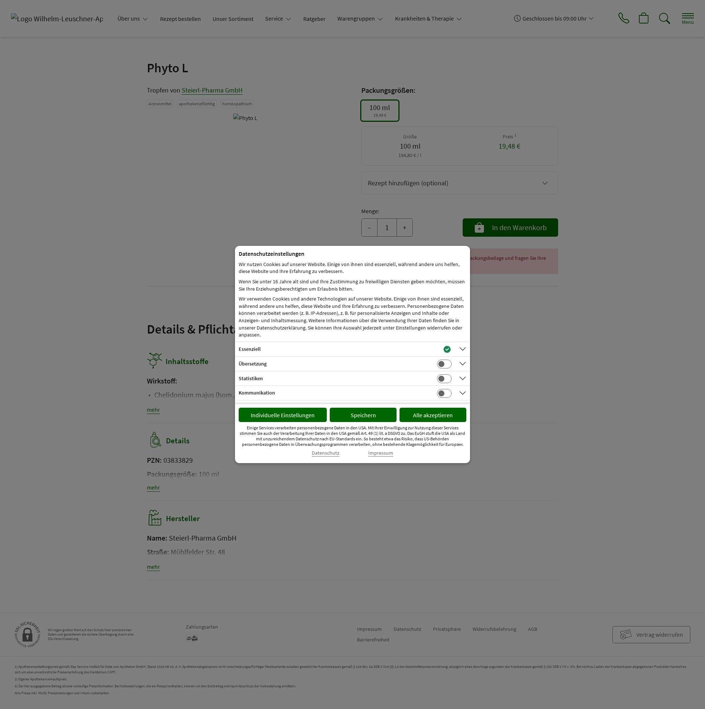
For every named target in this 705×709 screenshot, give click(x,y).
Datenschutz (325, 453)
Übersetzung (253, 363)
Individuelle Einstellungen (283, 415)
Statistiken (251, 378)
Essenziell (250, 349)
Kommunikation (257, 392)
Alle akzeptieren (433, 415)
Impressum (380, 453)
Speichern (363, 415)
